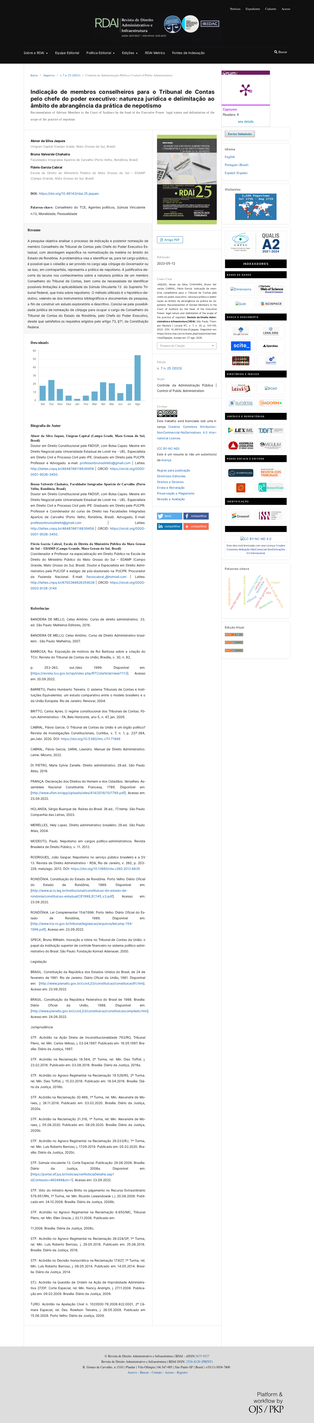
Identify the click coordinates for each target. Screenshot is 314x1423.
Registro (182, 1372)
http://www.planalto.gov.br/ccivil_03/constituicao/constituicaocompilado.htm (89, 1011)
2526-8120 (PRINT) (199, 1361)
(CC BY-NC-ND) (168, 448)
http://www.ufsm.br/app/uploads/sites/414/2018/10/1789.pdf (78, 793)
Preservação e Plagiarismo (175, 493)
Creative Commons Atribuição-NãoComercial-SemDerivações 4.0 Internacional (256, 549)
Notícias (235, 9)
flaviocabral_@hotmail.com (106, 577)
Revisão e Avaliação (171, 499)
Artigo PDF (171, 240)
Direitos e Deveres (170, 482)
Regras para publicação (173, 470)
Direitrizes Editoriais (171, 476)
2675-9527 (202, 1356)
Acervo (132, 1372)
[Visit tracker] (256, 219)
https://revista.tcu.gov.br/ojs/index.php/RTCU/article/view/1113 (79, 673)
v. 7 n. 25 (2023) (70, 75)
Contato (157, 1372)
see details (246, 121)
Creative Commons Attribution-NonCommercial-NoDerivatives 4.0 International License (187, 432)
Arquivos (49, 75)
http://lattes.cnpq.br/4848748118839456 (62, 469)
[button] (169, 516)
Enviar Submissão (240, 133)
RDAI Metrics (155, 53)
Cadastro (270, 9)
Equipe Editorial (67, 53)
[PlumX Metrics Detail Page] (246, 89)
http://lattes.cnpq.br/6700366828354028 (63, 582)
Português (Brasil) (236, 165)
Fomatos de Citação (172, 345)
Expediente (253, 9)
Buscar (282, 52)
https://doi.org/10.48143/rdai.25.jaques (69, 193)
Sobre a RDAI (34, 53)
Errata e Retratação (171, 487)
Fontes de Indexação (188, 53)
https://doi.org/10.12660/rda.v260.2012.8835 (105, 869)
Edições (128, 53)
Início (34, 75)
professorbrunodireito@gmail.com (105, 463)
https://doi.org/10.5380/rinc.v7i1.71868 (90, 739)
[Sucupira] (256, 253)
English (230, 156)
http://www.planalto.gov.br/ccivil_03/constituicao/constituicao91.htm (91, 983)
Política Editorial (99, 53)
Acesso (286, 9)
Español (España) (236, 173)
